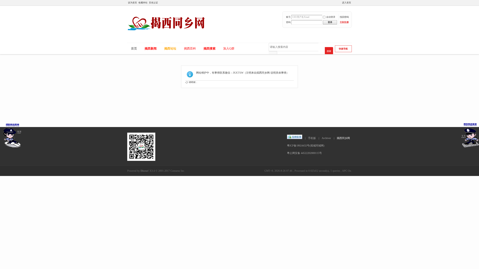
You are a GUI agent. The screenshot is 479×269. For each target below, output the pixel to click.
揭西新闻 (151, 48)
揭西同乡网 (343, 138)
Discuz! (145, 170)
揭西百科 (190, 48)
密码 (288, 22)
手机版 (312, 138)
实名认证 (153, 2)
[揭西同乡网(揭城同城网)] (168, 35)
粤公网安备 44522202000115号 (304, 153)
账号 (288, 17)
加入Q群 (228, 48)
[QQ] (294, 138)
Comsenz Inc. (177, 170)
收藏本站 (142, 2)
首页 (134, 48)
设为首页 (132, 2)
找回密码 (344, 17)
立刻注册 (344, 22)
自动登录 (330, 17)
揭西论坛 (170, 48)
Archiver (326, 138)
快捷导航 (343, 48)
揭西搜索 (210, 48)
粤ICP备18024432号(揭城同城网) (305, 145)
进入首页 (346, 2)
